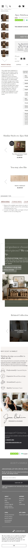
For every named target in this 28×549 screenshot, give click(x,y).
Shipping (21, 498)
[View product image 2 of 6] (5, 26)
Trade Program (9, 504)
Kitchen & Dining (7, 9)
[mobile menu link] (3, 6)
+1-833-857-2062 (9, 440)
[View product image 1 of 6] (5, 18)
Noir (16, 17)
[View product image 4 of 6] (5, 44)
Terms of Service (9, 514)
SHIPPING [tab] (18, 64)
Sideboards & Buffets (5, 11)
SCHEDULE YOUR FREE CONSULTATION (11, 269)
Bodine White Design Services (9, 507)
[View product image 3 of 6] (5, 35)
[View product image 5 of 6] (5, 53)
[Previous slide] (6, 150)
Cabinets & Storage (4, 10)
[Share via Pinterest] (21, 58)
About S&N (8, 498)
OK (14, 545)
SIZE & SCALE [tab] (5, 201)
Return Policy (8, 518)
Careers (7, 502)
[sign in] (20, 6)
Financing (22, 504)
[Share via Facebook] (24, 58)
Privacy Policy (8, 516)
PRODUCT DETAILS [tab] (6, 64)
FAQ (20, 502)
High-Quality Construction (20, 49)
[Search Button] (10, 6)
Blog (6, 500)
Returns (21, 500)
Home (2, 9)
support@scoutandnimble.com (13, 442)
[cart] (23, 6)
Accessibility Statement (8, 521)
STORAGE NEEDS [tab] (17, 201)
